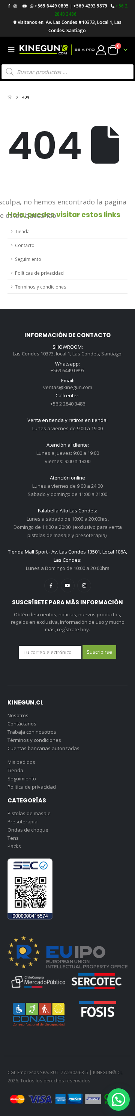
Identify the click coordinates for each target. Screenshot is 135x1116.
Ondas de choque (28, 829)
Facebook (51, 585)
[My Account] (101, 50)
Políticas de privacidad (39, 273)
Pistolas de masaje (29, 813)
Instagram (84, 585)
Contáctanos (22, 723)
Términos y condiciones (40, 287)
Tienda (22, 231)
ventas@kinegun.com (67, 387)
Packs (14, 846)
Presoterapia (23, 821)
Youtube (68, 585)
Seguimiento (28, 259)
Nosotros (18, 715)
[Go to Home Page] (10, 97)
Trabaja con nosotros (32, 731)
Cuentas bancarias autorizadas (44, 748)
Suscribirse (99, 651)
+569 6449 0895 (51, 6)
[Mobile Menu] (14, 49)
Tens (13, 838)
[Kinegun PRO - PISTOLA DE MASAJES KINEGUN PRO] (57, 50)
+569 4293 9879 (90, 6)
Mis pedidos (21, 762)
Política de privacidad (32, 786)
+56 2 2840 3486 (67, 403)
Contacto (24, 245)
